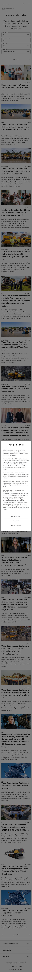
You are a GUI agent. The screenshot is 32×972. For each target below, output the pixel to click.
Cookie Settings (16, 525)
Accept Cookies (16, 516)
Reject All (16, 521)
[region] (16, 486)
